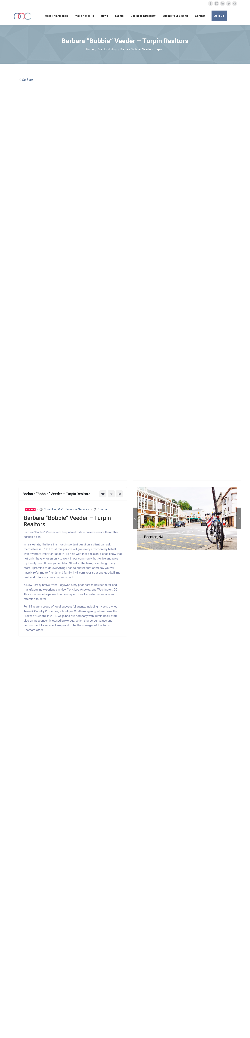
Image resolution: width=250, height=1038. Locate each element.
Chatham (103, 509)
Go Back (27, 80)
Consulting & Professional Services (66, 509)
